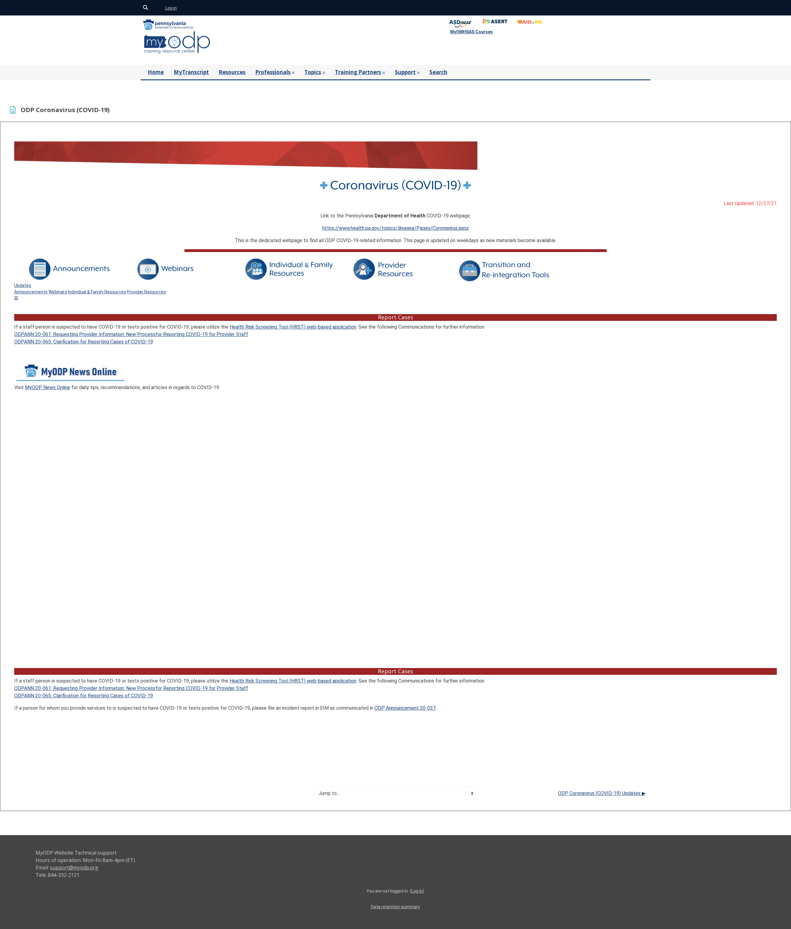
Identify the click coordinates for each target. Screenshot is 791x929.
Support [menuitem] (405, 72)
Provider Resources (146, 291)
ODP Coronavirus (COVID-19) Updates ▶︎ (601, 793)
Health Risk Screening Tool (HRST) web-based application (293, 327)
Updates (22, 285)
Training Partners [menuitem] (358, 72)
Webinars (58, 291)
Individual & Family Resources (97, 291)
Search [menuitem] (438, 72)
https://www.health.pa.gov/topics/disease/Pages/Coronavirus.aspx (395, 228)
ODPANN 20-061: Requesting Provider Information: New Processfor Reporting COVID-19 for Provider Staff (131, 334)
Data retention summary (395, 906)
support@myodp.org (74, 867)
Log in (171, 8)
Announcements (31, 291)
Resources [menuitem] (232, 72)
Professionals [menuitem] (272, 72)
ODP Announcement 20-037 (405, 708)
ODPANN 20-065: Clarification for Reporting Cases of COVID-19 (83, 342)
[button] (145, 8)
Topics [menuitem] (312, 72)
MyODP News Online (47, 387)
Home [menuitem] (156, 72)
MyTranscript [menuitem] (191, 72)
